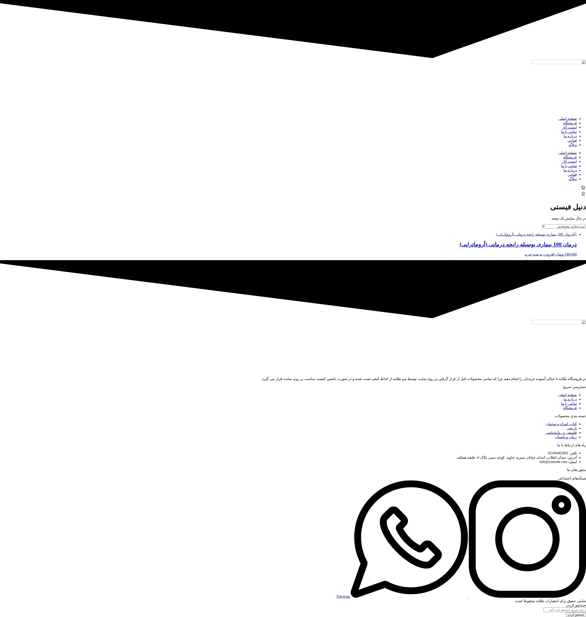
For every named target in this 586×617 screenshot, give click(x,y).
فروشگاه (570, 123)
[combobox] (565, 609)
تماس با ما (569, 132)
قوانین (572, 140)
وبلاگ (573, 145)
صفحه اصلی (567, 119)
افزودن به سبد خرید (539, 254)
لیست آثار (569, 127)
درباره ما (570, 136)
